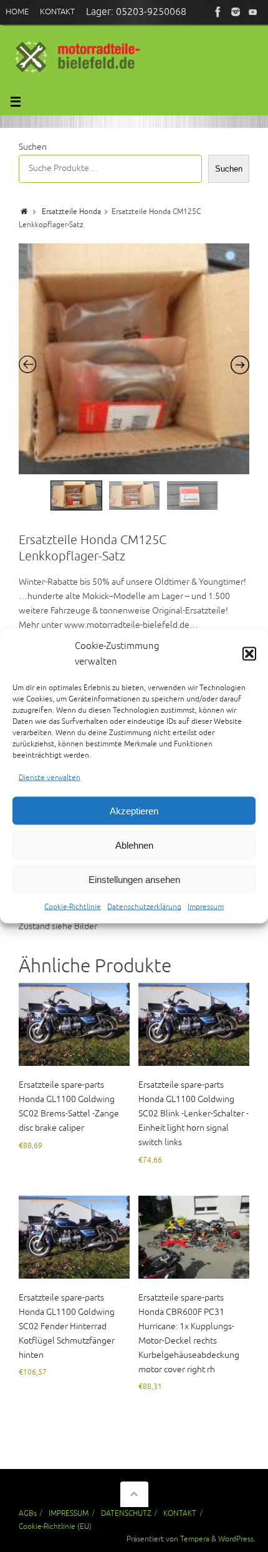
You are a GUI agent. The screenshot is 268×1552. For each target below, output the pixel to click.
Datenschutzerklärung (144, 907)
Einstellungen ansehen (134, 879)
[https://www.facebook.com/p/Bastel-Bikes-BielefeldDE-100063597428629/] (218, 12)
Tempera (194, 1539)
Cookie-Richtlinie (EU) (55, 1526)
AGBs (28, 1513)
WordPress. (237, 1539)
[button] (249, 654)
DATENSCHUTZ (126, 1513)
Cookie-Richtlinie (72, 907)
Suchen (33, 147)
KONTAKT (179, 1513)
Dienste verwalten (49, 777)
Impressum (206, 907)
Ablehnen (134, 845)
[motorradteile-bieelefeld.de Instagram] (235, 12)
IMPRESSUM (69, 1513)
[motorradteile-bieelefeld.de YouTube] (253, 12)
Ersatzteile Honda (71, 212)
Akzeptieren (134, 811)
